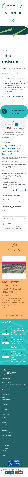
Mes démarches (17, 49)
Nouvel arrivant (5, 397)
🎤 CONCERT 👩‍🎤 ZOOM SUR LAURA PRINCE (18, 355)
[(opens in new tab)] (13, 20)
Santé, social (5, 406)
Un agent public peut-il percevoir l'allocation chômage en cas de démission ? (13, 136)
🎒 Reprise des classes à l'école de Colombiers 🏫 (18, 342)
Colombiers (5, 448)
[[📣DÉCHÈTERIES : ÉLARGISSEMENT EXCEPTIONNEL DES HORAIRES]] (14, 267)
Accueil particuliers (7, 132)
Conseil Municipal (17, 330)
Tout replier (13, 190)
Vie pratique (9, 49)
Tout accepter (10, 472)
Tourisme (4, 419)
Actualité (4, 455)
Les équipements (6, 453)
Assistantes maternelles (8, 432)
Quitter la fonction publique (9, 134)
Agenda (4, 417)
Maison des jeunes (6, 435)
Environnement (5, 402)
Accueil (3, 49)
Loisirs (3, 440)
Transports (4, 404)
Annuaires (4, 409)
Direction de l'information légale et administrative (12, 237)
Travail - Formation (18, 132)
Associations (5, 422)
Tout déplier (22, 190)
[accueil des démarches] (14, 121)
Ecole (3, 437)
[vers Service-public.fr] (15, 128)
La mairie (4, 450)
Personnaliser (14, 475)
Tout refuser (19, 472)
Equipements (5, 424)
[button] (14, 195)
